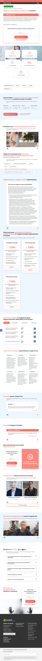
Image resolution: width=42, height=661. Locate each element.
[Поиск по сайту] (38, 654)
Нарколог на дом (31, 638)
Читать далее (34, 410)
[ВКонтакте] (18, 549)
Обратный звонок (12, 463)
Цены (17, 85)
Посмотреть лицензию (22, 505)
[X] (22, 549)
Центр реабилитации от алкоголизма (32, 625)
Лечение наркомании (20, 626)
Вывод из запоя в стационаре (31, 635)
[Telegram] (21, 549)
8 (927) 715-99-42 (7, 3)
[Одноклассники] (20, 549)
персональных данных (21, 40)
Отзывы (24, 85)
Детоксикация (24, 322)
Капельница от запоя (32, 630)
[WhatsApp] (25, 549)
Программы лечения (8, 85)
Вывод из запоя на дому (32, 637)
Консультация (33, 322)
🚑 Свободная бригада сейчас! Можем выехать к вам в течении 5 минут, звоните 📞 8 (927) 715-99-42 (21, 1)
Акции (30, 85)
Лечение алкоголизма (32, 623)
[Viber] (24, 549)
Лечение (6, 322)
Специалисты (7, 88)
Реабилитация (15, 322)
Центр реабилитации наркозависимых (20, 624)
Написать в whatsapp (8, 6)
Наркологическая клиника (7, 651)
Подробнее (30, 269)
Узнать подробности (33, 435)
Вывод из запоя (31, 632)
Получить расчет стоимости (10, 114)
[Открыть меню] (38, 3)
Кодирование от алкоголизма (31, 628)
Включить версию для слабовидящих (7, 626)
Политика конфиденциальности (8, 649)
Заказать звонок (30, 601)
